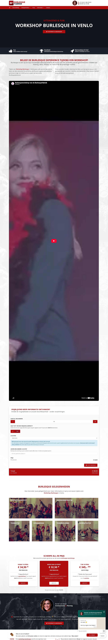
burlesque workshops (68, 558)
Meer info (23, 583)
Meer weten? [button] (75, 636)
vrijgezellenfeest (22, 576)
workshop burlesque (24, 639)
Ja (12, 431)
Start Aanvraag (91, 465)
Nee (17, 431)
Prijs (34, 7)
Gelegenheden (25, 7)
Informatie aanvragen (55, 31)
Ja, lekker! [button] (92, 635)
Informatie (40, 7)
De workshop (16, 7)
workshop (86, 578)
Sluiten (102, 636)
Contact (48, 7)
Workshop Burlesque (22, 69)
